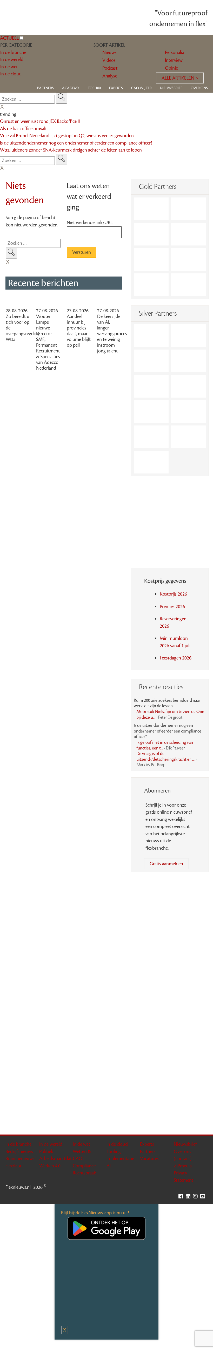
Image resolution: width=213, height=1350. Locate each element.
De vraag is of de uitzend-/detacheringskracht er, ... (166, 759)
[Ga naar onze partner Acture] (188, 208)
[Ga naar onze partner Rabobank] (151, 411)
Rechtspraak (84, 1173)
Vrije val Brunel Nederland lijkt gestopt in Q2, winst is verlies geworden (67, 136)
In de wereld (50, 1144)
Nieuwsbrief (171, 88)
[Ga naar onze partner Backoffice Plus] (151, 208)
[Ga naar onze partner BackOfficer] (151, 234)
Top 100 (94, 88)
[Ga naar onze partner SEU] (188, 335)
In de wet (81, 1144)
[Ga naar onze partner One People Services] (188, 234)
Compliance (84, 1166)
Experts (116, 88)
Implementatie (120, 1158)
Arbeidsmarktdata (56, 1158)
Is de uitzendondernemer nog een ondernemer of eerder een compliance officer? (76, 143)
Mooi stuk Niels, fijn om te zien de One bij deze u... (170, 714)
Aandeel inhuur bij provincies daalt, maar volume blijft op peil (79, 330)
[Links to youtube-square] (204, 1196)
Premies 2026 (172, 606)
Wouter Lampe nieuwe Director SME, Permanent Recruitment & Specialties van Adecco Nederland (48, 342)
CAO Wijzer (141, 88)
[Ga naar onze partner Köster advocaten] (151, 436)
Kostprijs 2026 (173, 594)
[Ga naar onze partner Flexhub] (151, 335)
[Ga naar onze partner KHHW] (151, 284)
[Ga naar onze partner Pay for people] (188, 436)
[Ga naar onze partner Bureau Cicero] (188, 259)
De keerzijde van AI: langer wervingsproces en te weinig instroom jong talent (112, 333)
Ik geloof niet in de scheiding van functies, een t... (164, 745)
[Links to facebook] (182, 1196)
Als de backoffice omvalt (23, 128)
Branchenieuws (20, 1158)
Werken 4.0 (50, 1166)
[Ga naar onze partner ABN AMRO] (188, 411)
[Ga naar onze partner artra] (188, 386)
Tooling (113, 1151)
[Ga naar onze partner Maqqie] (151, 386)
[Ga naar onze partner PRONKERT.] (151, 361)
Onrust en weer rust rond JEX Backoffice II (40, 121)
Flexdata (13, 1166)
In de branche (18, 1144)
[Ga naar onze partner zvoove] (188, 284)
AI (108, 1166)
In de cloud (117, 1144)
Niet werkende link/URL (89, 222)
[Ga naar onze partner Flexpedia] (151, 259)
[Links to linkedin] (189, 1196)
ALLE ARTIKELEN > (180, 78)
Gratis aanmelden (166, 864)
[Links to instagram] (196, 1196)
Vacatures (149, 1158)
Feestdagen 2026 (175, 658)
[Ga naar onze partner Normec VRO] (188, 361)
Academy (70, 88)
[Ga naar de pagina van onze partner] (107, 887)
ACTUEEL (9, 38)
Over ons (199, 88)
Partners (45, 88)
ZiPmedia (183, 1166)
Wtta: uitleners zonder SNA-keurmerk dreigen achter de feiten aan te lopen (71, 150)
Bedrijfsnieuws (19, 1151)
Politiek (46, 1151)
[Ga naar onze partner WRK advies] (151, 462)
